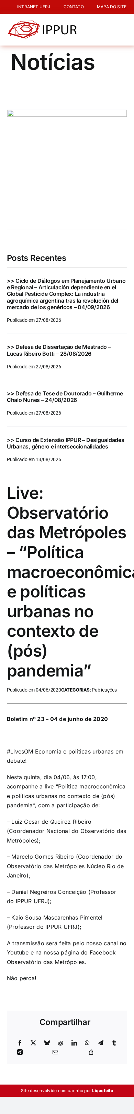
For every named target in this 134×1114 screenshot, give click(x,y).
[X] (33, 1043)
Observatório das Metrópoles (46, 962)
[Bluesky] (47, 1043)
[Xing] (20, 1052)
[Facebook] (20, 1043)
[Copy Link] (91, 1052)
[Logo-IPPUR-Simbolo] (42, 23)
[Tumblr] (114, 1043)
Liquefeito (102, 1090)
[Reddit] (60, 1043)
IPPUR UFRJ (32, 901)
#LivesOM (20, 751)
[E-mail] (55, 1052)
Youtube (18, 952)
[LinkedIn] (74, 1043)
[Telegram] (100, 1043)
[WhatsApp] (87, 1043)
